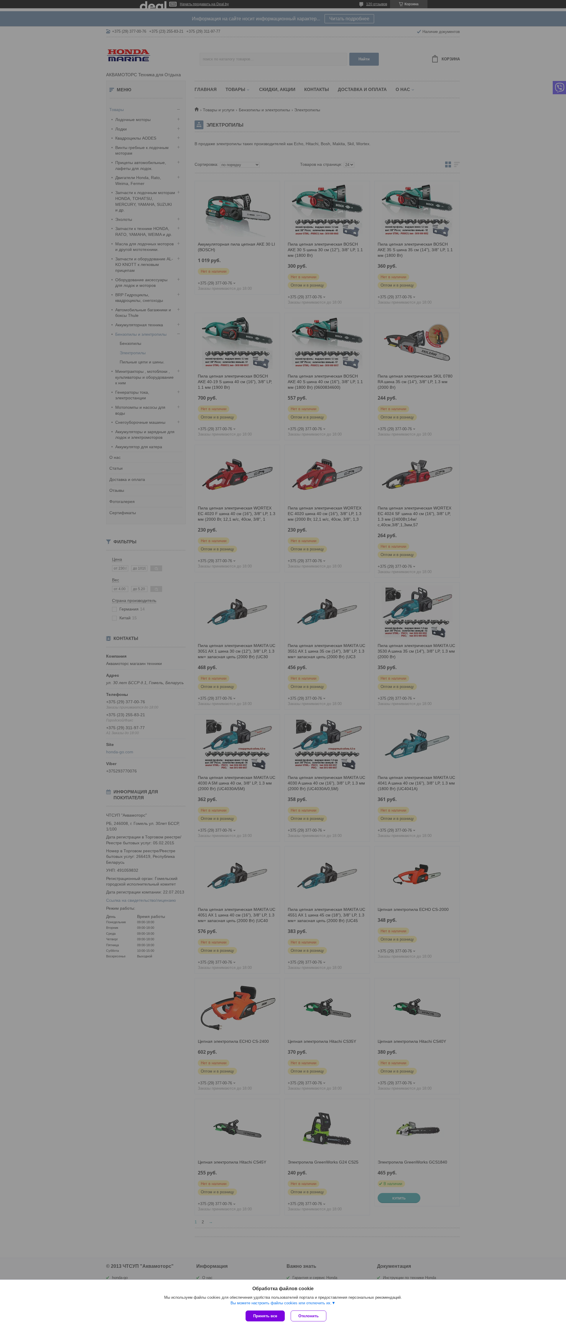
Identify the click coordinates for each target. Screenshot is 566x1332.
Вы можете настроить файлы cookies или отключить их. (281, 1303)
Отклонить (308, 1316)
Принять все (265, 1316)
